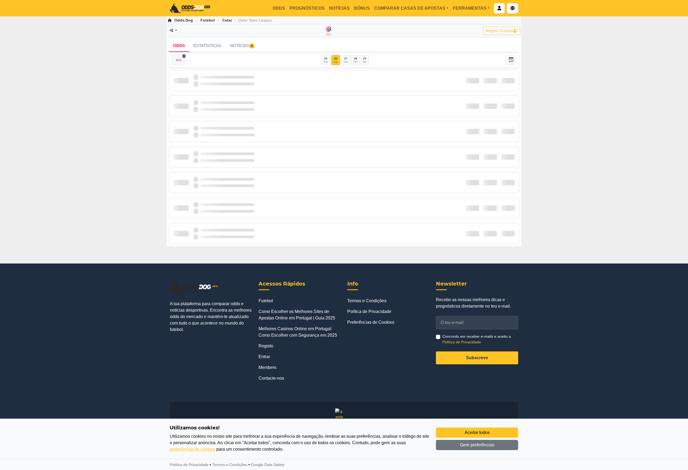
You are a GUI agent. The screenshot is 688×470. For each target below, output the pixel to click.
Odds (279, 8)
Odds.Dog (183, 20)
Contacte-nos (271, 378)
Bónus (362, 8)
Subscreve (477, 357)
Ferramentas (469, 8)
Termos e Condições (366, 300)
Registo (266, 346)
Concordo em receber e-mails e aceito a (476, 339)
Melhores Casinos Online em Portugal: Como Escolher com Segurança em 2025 (298, 331)
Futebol (207, 20)
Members (267, 367)
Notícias (339, 8)
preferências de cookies (192, 449)
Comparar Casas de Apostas (409, 8)
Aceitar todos (477, 432)
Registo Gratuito (499, 31)
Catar (227, 20)
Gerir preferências (477, 445)
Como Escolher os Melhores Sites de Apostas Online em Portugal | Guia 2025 (297, 314)
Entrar (264, 356)
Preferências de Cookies (370, 322)
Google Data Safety (267, 464)
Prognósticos (307, 8)
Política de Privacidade (369, 311)
